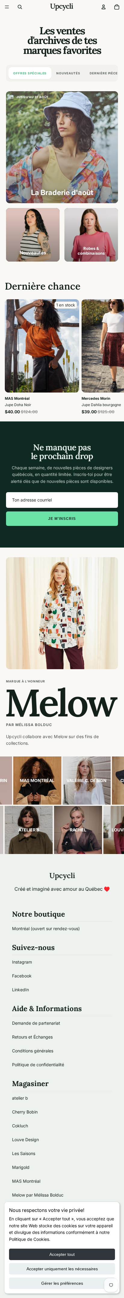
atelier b (20, 1098)
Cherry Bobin (25, 1111)
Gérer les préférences (62, 1283)
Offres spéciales (30, 73)
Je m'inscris (62, 519)
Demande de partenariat (36, 1023)
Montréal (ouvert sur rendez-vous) (46, 928)
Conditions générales (32, 1050)
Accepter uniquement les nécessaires (62, 1268)
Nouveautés (68, 73)
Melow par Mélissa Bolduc (38, 1194)
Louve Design (25, 1139)
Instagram (22, 961)
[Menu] (7, 7)
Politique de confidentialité (38, 1064)
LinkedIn (20, 989)
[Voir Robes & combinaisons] (91, 235)
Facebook (22, 975)
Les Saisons (23, 1153)
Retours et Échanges (32, 1036)
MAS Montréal (26, 1181)
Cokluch (20, 1125)
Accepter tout (62, 1254)
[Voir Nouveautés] (33, 235)
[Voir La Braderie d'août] (62, 147)
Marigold (20, 1167)
